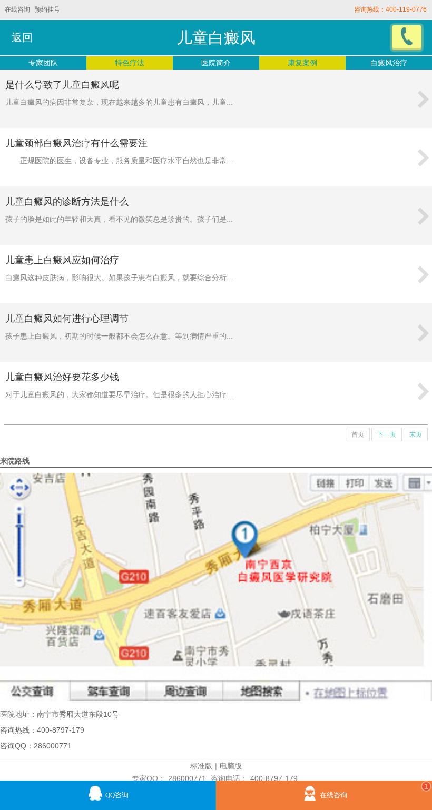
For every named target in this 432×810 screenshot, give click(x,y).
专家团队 (43, 62)
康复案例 (302, 62)
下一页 (386, 434)
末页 (415, 434)
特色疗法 (129, 62)
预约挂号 (47, 9)
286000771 (187, 778)
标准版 (201, 766)
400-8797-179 (274, 778)
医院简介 (216, 62)
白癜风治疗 (388, 62)
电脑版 (231, 766)
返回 (22, 37)
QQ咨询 (117, 795)
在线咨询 (17, 9)
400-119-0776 (406, 9)
